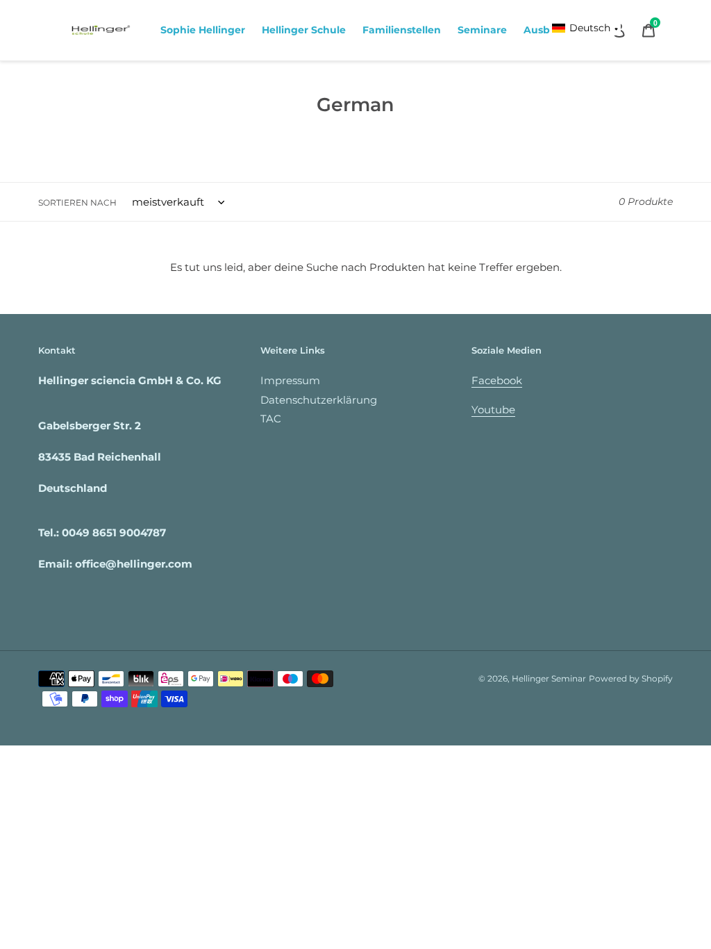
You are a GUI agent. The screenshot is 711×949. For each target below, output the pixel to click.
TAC (270, 418)
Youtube (493, 409)
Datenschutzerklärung (318, 399)
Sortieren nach (77, 202)
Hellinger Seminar (549, 678)
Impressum (290, 380)
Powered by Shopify (631, 678)
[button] (586, 28)
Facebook (496, 380)
